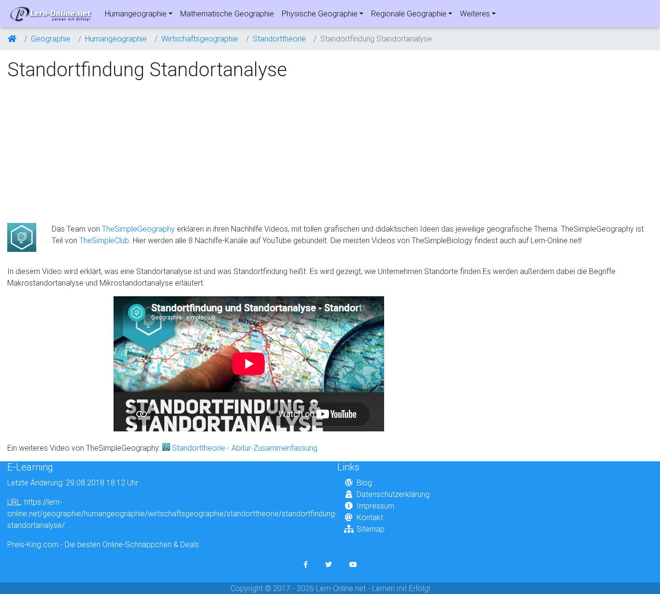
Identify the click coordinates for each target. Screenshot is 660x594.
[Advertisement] (88, 152)
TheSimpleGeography (138, 229)
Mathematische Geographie (227, 13)
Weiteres (475, 13)
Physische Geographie (320, 13)
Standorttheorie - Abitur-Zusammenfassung (244, 448)
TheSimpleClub (104, 240)
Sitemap (371, 529)
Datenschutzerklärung (393, 494)
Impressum (375, 506)
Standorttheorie (279, 38)
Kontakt (370, 517)
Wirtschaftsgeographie (199, 38)
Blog (364, 482)
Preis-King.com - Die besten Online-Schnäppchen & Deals (103, 544)
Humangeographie (136, 13)
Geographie (51, 38)
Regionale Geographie (408, 13)
